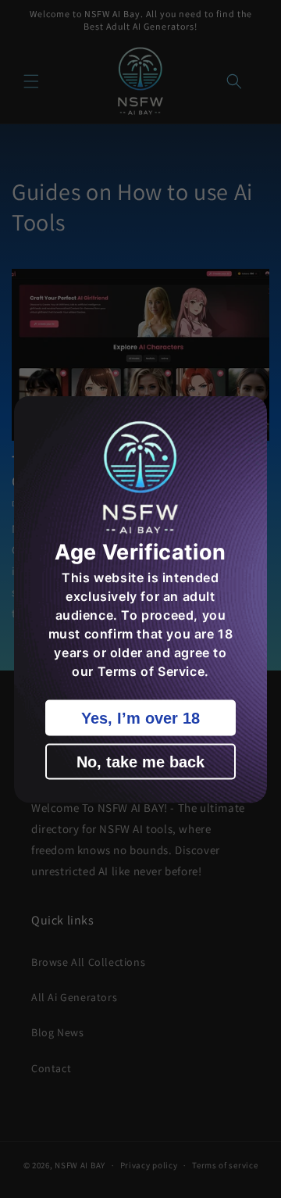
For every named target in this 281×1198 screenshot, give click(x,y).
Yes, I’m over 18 (140, 717)
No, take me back (140, 761)
